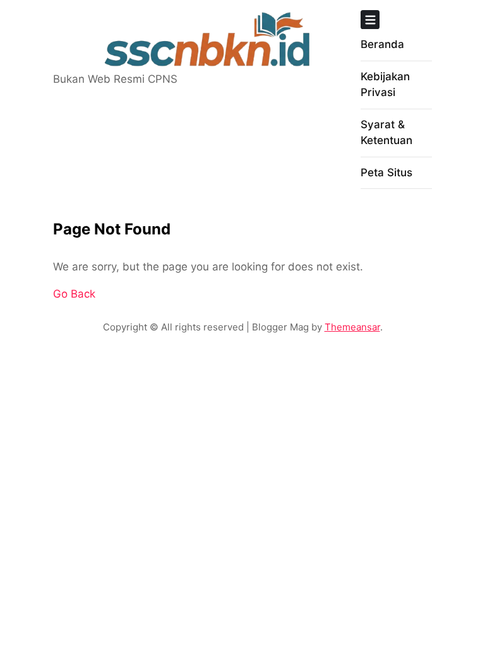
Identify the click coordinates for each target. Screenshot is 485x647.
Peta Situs (386, 172)
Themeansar (352, 327)
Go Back (74, 293)
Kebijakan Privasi (385, 84)
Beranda (382, 44)
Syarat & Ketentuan (386, 132)
